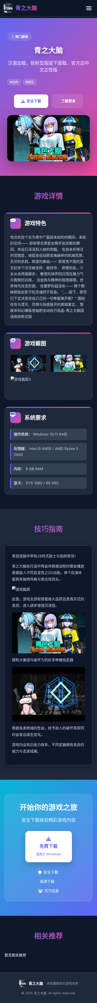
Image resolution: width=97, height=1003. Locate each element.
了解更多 (68, 101)
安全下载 (34, 101)
